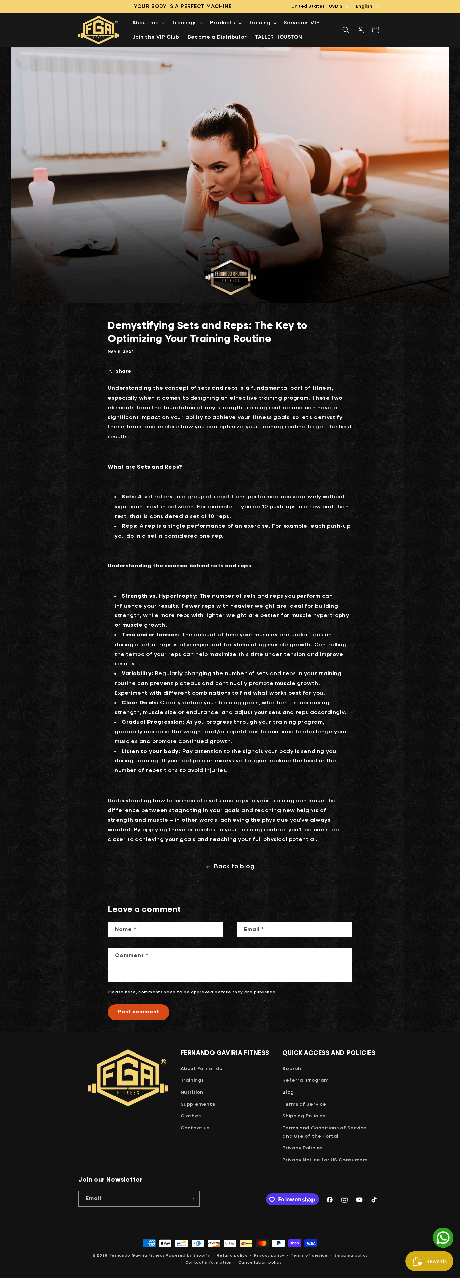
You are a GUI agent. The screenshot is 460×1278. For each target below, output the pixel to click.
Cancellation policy (260, 1262)
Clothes (190, 1116)
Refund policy (232, 1255)
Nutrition (191, 1092)
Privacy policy (269, 1255)
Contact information (208, 1262)
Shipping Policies (303, 1116)
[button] (148, 22)
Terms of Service (304, 1104)
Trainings (192, 1080)
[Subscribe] (192, 1199)
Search (291, 1068)
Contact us (195, 1128)
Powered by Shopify (188, 1255)
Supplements (197, 1104)
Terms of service (309, 1255)
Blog (288, 1092)
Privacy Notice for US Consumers (325, 1160)
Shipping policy (351, 1255)
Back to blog (234, 867)
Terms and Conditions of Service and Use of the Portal (324, 1132)
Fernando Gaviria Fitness (137, 1255)
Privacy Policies (302, 1148)
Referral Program (305, 1080)
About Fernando (201, 1068)
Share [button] (123, 371)
